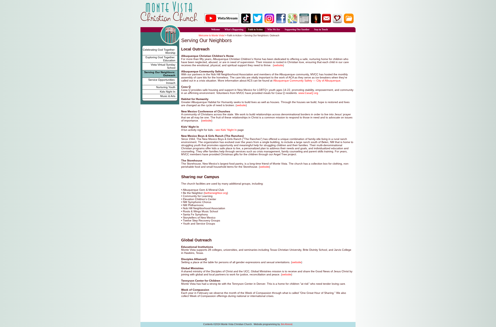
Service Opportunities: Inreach (161, 81)
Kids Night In (167, 91)
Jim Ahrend (286, 324)
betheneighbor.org (216, 192)
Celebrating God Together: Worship (159, 51)
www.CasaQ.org (308, 93)
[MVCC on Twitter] (258, 22)
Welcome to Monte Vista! (212, 35)
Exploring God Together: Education (160, 59)
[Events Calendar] (304, 22)
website (278, 65)
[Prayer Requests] (316, 22)
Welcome (215, 29)
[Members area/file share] (349, 22)
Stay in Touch (321, 29)
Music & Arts (167, 96)
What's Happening (234, 29)
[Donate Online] (337, 22)
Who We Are (273, 29)
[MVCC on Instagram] (269, 22)
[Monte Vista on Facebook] (281, 22)
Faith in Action (255, 29)
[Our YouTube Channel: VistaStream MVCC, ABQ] (222, 21)
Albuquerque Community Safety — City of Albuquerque (306, 80)
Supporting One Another (297, 29)
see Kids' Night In (226, 129)
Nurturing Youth (165, 87)
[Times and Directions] (292, 22)
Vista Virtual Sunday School (163, 66)
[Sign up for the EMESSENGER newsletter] (326, 22)
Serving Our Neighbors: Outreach (159, 74)
